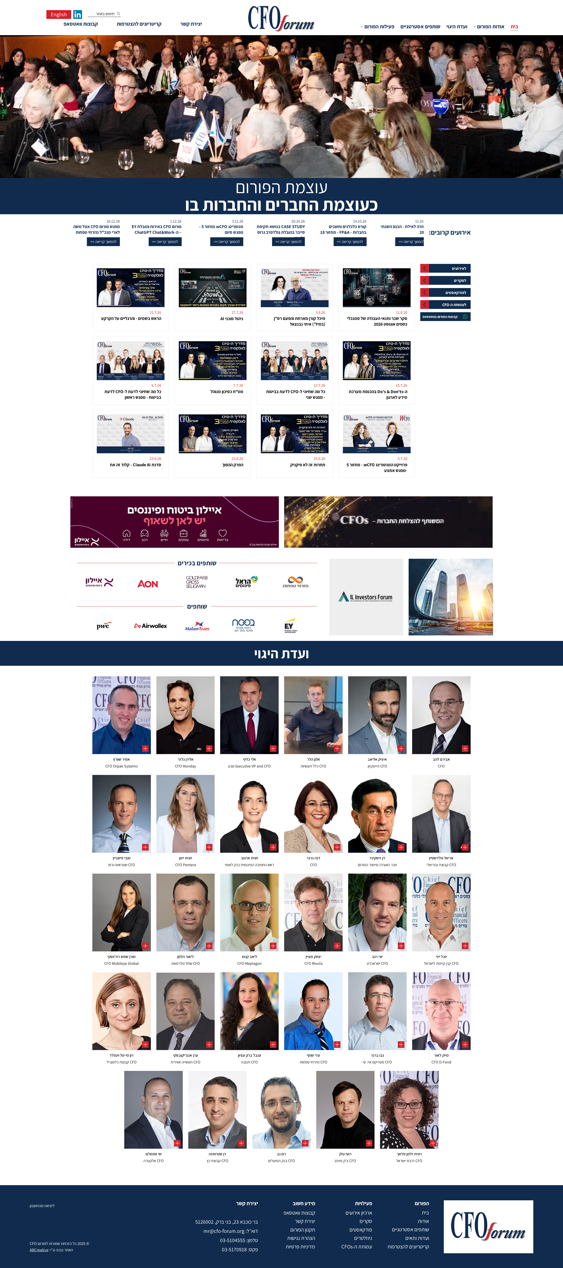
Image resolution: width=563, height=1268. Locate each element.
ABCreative (39, 1249)
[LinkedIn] (77, 14)
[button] (510, 241)
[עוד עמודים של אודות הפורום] (474, 26)
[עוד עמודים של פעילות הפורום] (362, 26)
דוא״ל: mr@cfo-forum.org (230, 1230)
